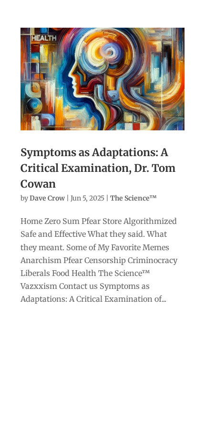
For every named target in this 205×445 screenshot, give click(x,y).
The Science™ (133, 198)
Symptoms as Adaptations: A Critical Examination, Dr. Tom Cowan (97, 168)
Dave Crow (47, 198)
